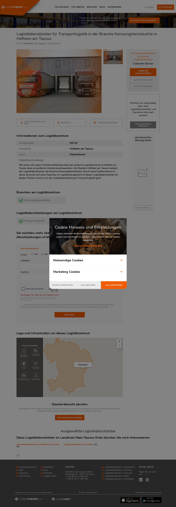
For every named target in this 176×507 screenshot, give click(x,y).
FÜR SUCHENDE (62, 7)
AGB (105, 307)
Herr (36, 254)
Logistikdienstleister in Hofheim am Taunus (38, 444)
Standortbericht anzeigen (69, 417)
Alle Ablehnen (88, 285)
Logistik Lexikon (50, 476)
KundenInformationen (28, 467)
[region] (82, 367)
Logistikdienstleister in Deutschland (120, 467)
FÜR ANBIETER (77, 7)
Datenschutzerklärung (89, 307)
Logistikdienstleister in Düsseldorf (119, 479)
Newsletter (48, 473)
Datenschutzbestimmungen (88, 245)
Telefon (24, 272)
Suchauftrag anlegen (143, 20)
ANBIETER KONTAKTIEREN (143, 72)
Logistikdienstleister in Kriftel (79, 444)
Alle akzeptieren (113, 285)
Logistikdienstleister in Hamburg (118, 470)
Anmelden (149, 7)
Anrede (23, 255)
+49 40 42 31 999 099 (77, 479)
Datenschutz (24, 476)
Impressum (23, 473)
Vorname (24, 261)
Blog (45, 470)
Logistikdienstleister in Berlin (117, 476)
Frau (46, 254)
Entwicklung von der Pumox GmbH (148, 492)
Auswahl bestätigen (62, 285)
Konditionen (48, 467)
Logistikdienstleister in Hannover (118, 473)
